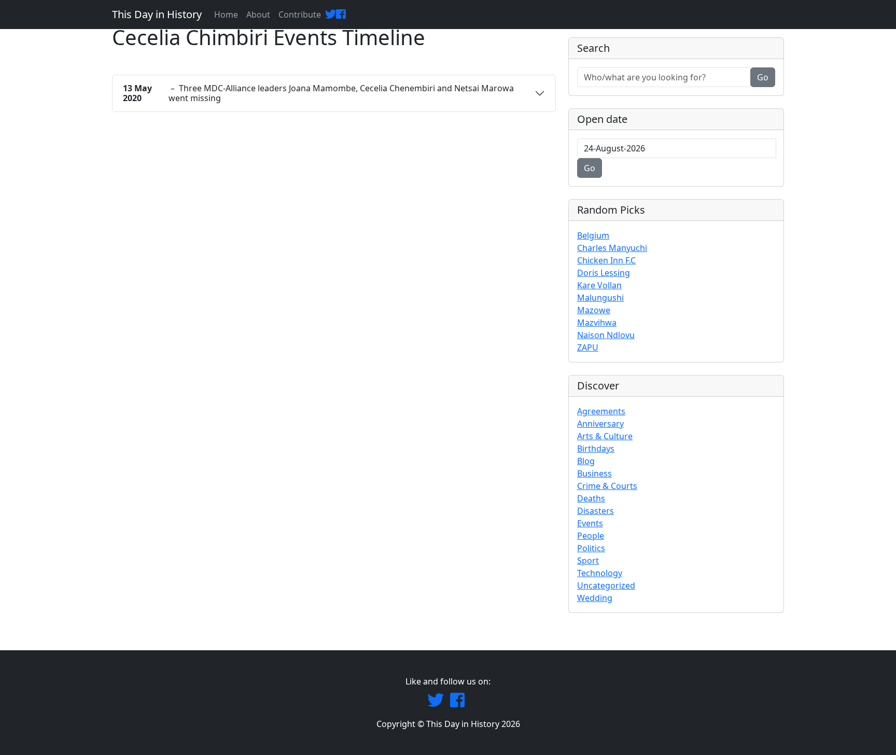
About (258, 14)
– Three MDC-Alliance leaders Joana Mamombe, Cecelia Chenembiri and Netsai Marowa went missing (318, 93)
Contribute (299, 14)
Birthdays (595, 448)
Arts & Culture (605, 436)
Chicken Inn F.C (606, 260)
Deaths (591, 498)
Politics (591, 548)
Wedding (594, 598)
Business (594, 473)
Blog (586, 461)
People (590, 535)
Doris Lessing (603, 272)
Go (762, 77)
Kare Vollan (599, 285)
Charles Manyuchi (612, 248)
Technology (599, 573)
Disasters (595, 510)
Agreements (601, 411)
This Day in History (157, 14)
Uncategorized (606, 585)
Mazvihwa (597, 322)
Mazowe (593, 310)
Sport (588, 560)
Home (226, 14)
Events (590, 523)
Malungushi (600, 297)
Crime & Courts (607, 486)
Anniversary (600, 423)
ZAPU (587, 347)
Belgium (593, 235)
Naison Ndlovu (606, 335)
